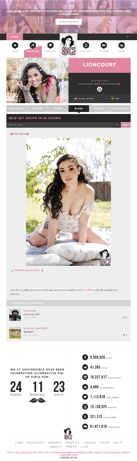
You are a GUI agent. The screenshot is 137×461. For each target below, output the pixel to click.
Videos (104, 51)
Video (58, 108)
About (56, 446)
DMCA (18, 452)
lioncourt (99, 64)
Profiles (32, 51)
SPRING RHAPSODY (27, 270)
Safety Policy (38, 452)
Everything (16, 108)
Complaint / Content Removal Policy (107, 452)
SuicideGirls (68, 36)
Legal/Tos (10, 452)
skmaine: (30, 311)
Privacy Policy (26, 452)
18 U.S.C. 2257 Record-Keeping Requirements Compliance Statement (69, 452)
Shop (121, 51)
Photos (86, 51)
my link (86, 290)
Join (15, 51)
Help (118, 442)
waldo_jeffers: (36, 328)
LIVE (85, 446)
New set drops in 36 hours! (35, 118)
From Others (120, 108)
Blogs (79, 108)
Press (71, 446)
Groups (50, 51)
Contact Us (126, 452)
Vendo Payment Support (69, 455)
